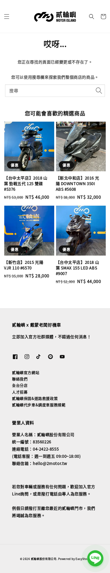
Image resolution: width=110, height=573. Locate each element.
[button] (7, 16)
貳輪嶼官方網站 (25, 372)
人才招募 (20, 392)
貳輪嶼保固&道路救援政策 (35, 398)
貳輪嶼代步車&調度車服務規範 (38, 404)
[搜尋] (99, 90)
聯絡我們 (20, 378)
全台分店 (20, 385)
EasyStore (83, 559)
